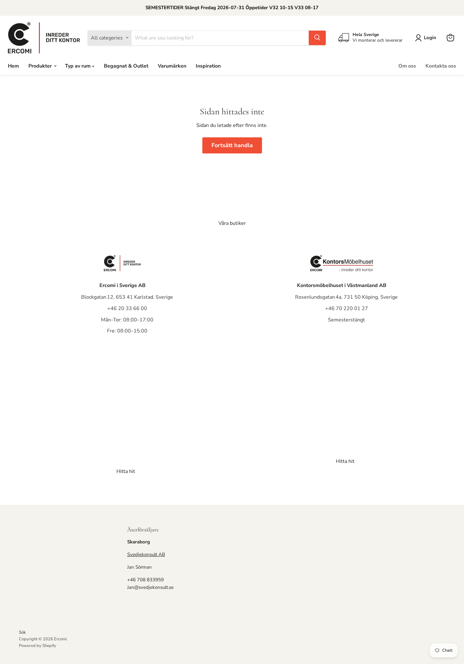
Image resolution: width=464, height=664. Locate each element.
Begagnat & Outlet (126, 65)
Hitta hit (125, 471)
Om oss (407, 65)
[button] (427, 38)
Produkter (40, 65)
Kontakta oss (440, 65)
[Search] (317, 37)
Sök (22, 632)
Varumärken (172, 65)
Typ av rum (78, 65)
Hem (13, 65)
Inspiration (208, 65)
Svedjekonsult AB (146, 554)
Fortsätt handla (232, 145)
